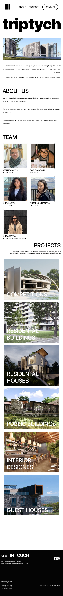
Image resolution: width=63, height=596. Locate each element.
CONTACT (50, 7)
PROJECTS (34, 7)
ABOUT (22, 7)
